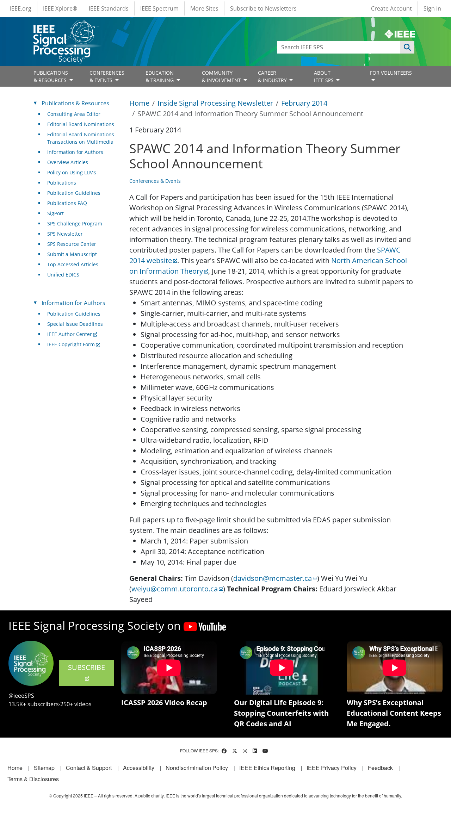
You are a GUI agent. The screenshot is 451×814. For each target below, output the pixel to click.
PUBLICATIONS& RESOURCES (50, 76)
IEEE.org (20, 8)
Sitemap (44, 768)
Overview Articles (67, 162)
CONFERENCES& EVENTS (106, 76)
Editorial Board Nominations (80, 124)
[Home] (66, 26)
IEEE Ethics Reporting (267, 768)
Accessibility (138, 768)
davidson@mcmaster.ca (272, 578)
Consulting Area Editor (73, 114)
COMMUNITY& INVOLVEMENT (222, 76)
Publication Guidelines (73, 192)
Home (139, 103)
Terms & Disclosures (33, 779)
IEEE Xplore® (60, 8)
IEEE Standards (109, 8)
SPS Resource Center (71, 244)
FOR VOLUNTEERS (391, 72)
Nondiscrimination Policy (197, 768)
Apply (407, 47)
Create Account (391, 8)
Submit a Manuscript (72, 254)
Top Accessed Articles (72, 264)
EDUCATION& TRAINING (160, 76)
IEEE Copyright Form (71, 344)
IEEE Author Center (69, 334)
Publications (61, 182)
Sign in (432, 8)
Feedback (380, 768)
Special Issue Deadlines (75, 324)
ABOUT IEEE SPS (324, 76)
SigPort (55, 213)
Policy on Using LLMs (71, 172)
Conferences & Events (155, 181)
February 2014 (304, 103)
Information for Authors (75, 152)
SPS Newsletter (65, 233)
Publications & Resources (75, 103)
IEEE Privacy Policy (332, 768)
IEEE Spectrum (159, 8)
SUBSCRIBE (86, 667)
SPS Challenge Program (74, 223)
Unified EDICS (63, 274)
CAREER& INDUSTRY (273, 76)
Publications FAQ (67, 203)
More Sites (204, 8)
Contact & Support (89, 768)
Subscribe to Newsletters (263, 8)
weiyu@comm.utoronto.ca (174, 589)
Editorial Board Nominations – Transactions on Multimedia (82, 138)
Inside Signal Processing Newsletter (215, 103)
